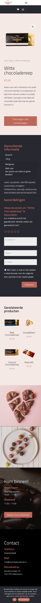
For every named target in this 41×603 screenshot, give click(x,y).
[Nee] (38, 595)
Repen (11, 60)
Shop (6, 60)
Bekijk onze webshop (18, 515)
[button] (33, 27)
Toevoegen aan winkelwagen (20, 121)
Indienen (29, 284)
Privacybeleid (24, 599)
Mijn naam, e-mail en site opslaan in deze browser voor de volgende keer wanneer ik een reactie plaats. (20, 273)
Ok (15, 599)
